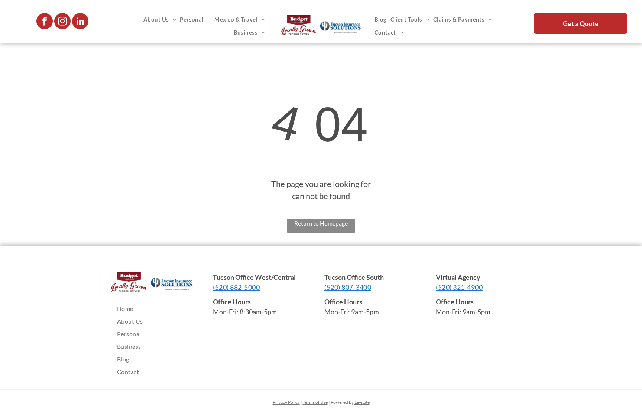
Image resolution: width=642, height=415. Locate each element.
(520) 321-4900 (459, 287)
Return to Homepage (321, 223)
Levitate (362, 402)
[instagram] (62, 22)
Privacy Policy (286, 402)
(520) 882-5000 (236, 287)
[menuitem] (160, 19)
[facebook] (44, 22)
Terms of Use (315, 402)
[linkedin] (80, 22)
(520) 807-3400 (347, 287)
